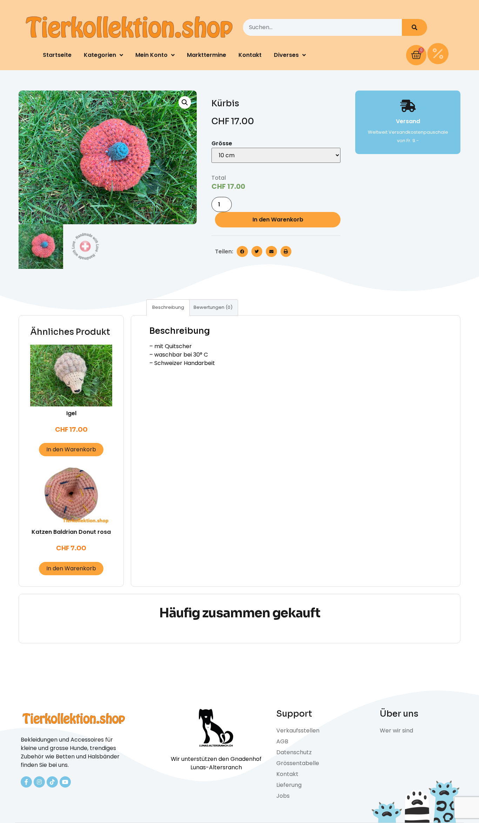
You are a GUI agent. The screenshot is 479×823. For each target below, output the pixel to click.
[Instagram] (39, 782)
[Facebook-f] (26, 782)
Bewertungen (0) (213, 307)
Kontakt (250, 55)
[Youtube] (65, 782)
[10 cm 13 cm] (275, 155)
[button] (242, 251)
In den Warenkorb (277, 219)
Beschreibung (168, 307)
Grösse (221, 143)
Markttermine (206, 55)
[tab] (168, 307)
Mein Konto (151, 55)
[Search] (414, 27)
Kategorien (100, 55)
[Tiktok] (52, 782)
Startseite (57, 55)
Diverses (286, 55)
